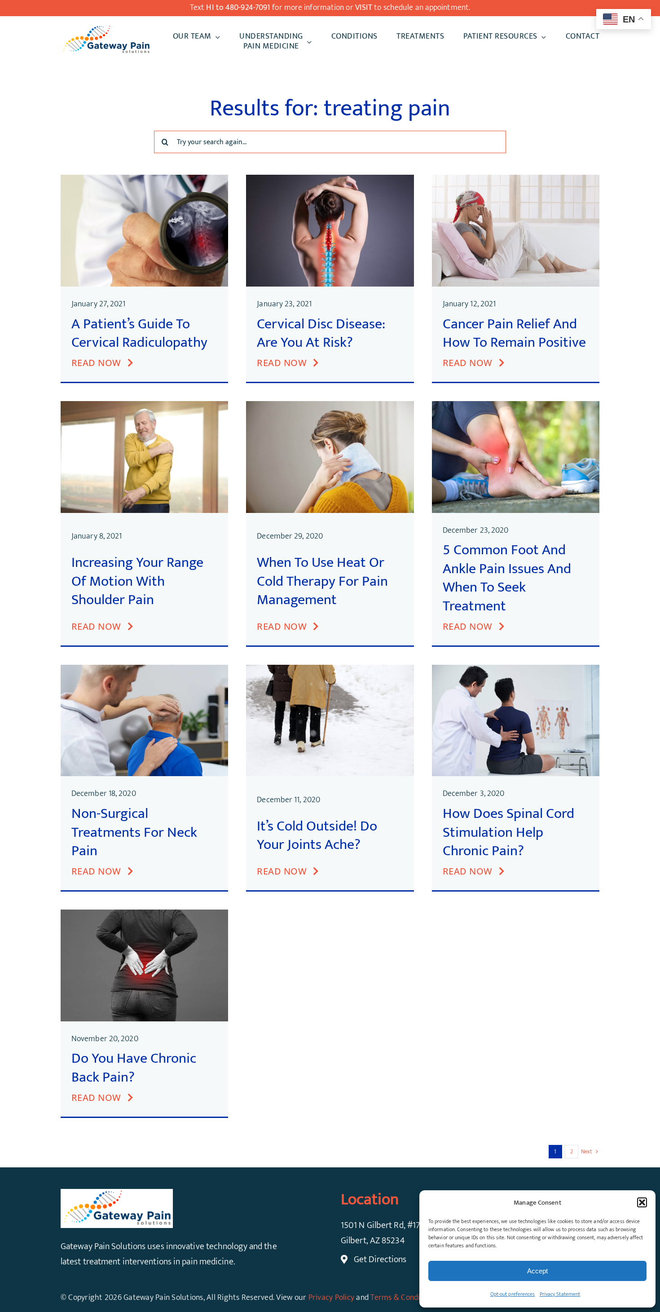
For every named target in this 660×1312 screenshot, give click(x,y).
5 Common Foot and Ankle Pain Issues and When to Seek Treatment (507, 578)
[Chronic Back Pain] (144, 914)
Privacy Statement (560, 1294)
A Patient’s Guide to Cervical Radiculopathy (139, 333)
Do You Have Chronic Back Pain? (133, 1068)
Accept (537, 1271)
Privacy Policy (331, 1297)
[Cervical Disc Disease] (330, 179)
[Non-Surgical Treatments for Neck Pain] (144, 669)
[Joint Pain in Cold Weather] (330, 669)
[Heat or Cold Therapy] (330, 405)
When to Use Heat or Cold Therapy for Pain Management (322, 581)
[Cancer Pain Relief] (515, 179)
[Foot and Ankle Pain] (515, 405)
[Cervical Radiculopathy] (144, 179)
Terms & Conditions (403, 1297)
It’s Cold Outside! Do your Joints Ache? (317, 835)
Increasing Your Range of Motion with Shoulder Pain (137, 581)
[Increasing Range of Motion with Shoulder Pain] (144, 405)
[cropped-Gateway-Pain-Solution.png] (106, 28)
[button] (642, 1202)
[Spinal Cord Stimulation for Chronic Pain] (515, 669)
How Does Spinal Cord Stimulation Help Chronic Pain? (508, 832)
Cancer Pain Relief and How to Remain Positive (514, 333)
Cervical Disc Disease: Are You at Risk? (321, 333)
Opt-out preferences (512, 1294)
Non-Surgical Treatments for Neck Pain (134, 832)
